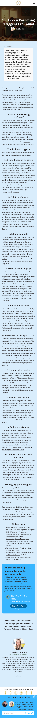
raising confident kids (12, 479)
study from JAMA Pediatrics (16, 420)
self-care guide (28, 493)
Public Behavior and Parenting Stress (18, 557)
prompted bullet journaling (22, 328)
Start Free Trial (18, 606)
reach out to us (29, 514)
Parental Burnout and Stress (15, 534)
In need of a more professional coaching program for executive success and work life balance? (19, 623)
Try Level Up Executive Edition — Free (18, 629)
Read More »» (18, 676)
